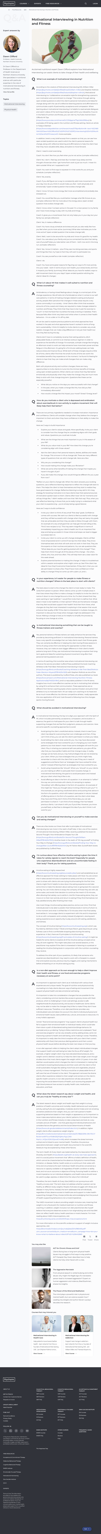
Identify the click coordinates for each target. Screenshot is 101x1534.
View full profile (8, 92)
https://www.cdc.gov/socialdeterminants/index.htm (57, 1128)
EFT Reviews (61, 1417)
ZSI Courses (82, 1412)
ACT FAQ (81, 1399)
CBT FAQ (60, 1399)
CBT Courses (61, 1394)
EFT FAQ (60, 1420)
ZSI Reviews (82, 1415)
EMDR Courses (40, 1433)
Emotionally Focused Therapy (65, 1410)
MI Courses (39, 1414)
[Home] (9, 9)
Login (95, 3)
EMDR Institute (41, 1430)
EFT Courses (61, 1414)
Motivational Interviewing (41, 1410)
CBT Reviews (61, 1396)
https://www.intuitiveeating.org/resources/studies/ (56, 873)
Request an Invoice (9, 1399)
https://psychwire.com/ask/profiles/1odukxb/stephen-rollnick (60, 93)
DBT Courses (40, 1394)
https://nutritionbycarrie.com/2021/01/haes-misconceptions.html (61, 1219)
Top (85, 1529)
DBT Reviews (40, 1396)
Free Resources (16, 9)
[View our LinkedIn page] (16, 1431)
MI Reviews (39, 1417)
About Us (6, 1389)
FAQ (59, 1438)
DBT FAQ (39, 1399)
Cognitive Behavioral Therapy (65, 1390)
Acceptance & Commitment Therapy (88, 1390)
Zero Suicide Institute (9, 1479)
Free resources (52, 3)
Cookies (5, 1421)
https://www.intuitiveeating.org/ (74, 926)
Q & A (5, 1483)
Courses (23, 3)
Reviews (60, 1435)
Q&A (25, 9)
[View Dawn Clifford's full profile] (12, 43)
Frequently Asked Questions (85, 1430)
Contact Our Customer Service (12, 1397)
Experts (37, 3)
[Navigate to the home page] (9, 4)
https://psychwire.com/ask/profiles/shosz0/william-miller (58, 90)
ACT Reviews (83, 1396)
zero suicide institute (86, 1409)
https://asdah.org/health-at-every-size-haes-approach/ (74, 1155)
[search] (85, 3)
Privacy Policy (7, 1418)
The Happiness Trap (42, 1448)
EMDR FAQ (39, 1435)
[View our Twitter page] (5, 1431)
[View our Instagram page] (22, 1431)
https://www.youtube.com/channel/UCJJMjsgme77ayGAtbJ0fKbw (62, 120)
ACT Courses (83, 1394)
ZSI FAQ (81, 1418)
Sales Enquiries (7, 1407)
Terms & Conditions (9, 1416)
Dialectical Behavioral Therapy (44, 1390)
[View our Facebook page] (11, 1431)
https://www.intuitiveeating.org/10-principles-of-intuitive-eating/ (62, 937)
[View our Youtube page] (27, 1431)
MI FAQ (38, 1420)
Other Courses (63, 1430)
